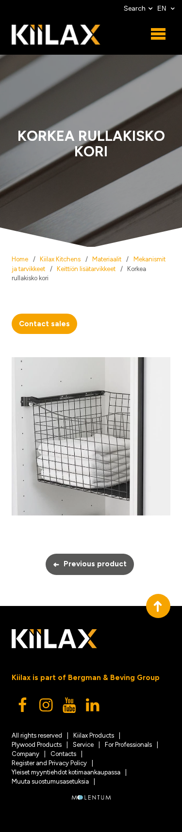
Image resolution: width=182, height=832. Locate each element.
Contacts (63, 753)
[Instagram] (46, 707)
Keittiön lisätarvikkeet (86, 268)
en (162, 8)
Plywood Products (37, 744)
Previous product (90, 564)
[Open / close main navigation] (158, 34)
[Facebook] (23, 707)
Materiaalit (106, 259)
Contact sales (44, 323)
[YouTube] (70, 707)
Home (20, 259)
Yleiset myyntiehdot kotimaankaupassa (66, 772)
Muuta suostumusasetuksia (50, 781)
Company (25, 753)
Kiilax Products (93, 735)
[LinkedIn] (93, 707)
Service (83, 744)
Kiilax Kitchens (60, 259)
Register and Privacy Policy (49, 763)
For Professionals (128, 744)
